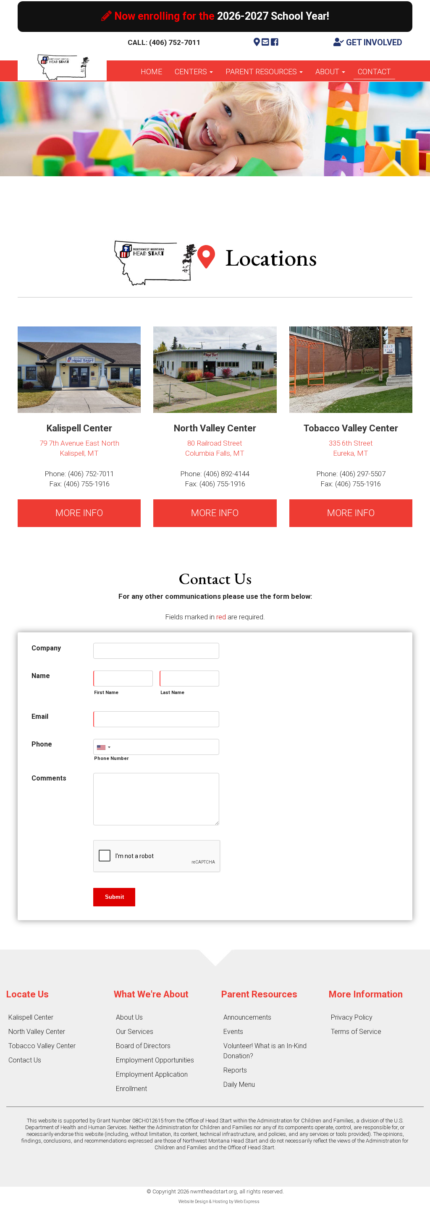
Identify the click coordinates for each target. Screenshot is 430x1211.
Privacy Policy (351, 1017)
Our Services (134, 1032)
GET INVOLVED (373, 42)
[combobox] (103, 747)
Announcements (247, 1017)
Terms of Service (356, 1032)
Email (39, 716)
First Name (106, 692)
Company (46, 648)
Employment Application (152, 1074)
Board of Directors (143, 1046)
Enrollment (131, 1089)
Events (233, 1032)
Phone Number (111, 758)
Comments (48, 778)
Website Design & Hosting (203, 1201)
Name (40, 676)
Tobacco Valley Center (42, 1046)
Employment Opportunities (155, 1060)
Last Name (172, 692)
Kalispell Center (30, 1017)
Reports (235, 1070)
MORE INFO (79, 513)
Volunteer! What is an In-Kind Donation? (265, 1051)
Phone (41, 744)
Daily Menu (239, 1084)
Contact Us (24, 1060)
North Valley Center (36, 1032)
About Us (129, 1017)
